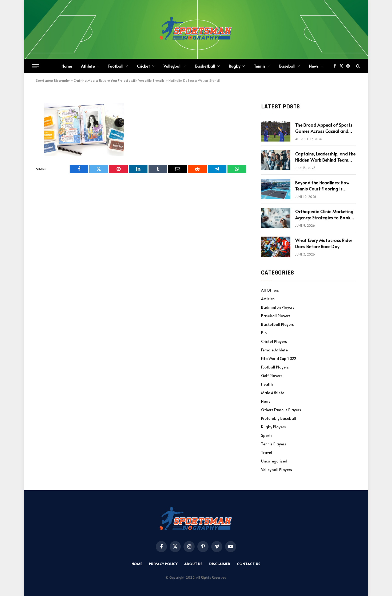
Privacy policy (163, 563)
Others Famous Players (281, 409)
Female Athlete (274, 349)
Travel (266, 452)
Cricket (143, 66)
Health (267, 384)
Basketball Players (277, 324)
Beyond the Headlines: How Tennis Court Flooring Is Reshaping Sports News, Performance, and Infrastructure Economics (322, 185)
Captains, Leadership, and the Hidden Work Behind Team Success (325, 157)
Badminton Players (277, 307)
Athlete (88, 66)
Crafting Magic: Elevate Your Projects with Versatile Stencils (119, 80)
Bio (264, 332)
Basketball (205, 66)
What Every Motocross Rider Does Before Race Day (323, 243)
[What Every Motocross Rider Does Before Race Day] (275, 247)
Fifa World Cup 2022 (278, 358)
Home (67, 66)
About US (193, 563)
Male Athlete (272, 392)
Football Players (275, 367)
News (314, 66)
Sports (267, 435)
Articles (268, 298)
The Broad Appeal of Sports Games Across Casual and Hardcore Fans (323, 128)
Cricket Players (274, 341)
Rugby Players (273, 426)
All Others (270, 290)
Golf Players (271, 375)
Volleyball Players (276, 469)
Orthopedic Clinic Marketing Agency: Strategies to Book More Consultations (324, 214)
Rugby (234, 66)
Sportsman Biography (53, 80)
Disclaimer (219, 563)
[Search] (357, 66)
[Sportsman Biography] (196, 29)
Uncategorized (274, 461)
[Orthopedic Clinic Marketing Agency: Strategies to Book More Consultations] (275, 218)
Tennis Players (273, 443)
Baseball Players (275, 315)
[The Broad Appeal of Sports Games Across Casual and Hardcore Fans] (275, 131)
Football (115, 66)
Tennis (260, 66)
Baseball (287, 66)
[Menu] (35, 66)
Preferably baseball (278, 418)
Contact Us (248, 563)
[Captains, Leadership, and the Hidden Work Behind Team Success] (275, 160)
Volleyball (172, 66)
